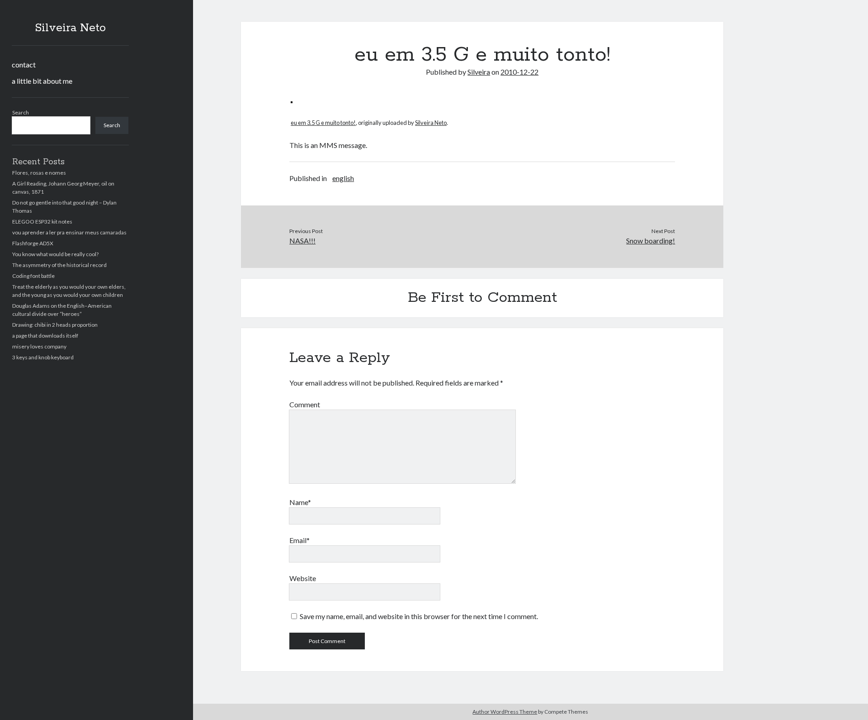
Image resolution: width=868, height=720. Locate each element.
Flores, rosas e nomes (39, 172)
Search (20, 112)
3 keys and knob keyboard (43, 357)
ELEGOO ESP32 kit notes (42, 221)
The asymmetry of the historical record (59, 265)
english (343, 178)
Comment (304, 404)
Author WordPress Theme (504, 711)
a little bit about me (42, 80)
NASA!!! (302, 240)
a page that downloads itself (45, 335)
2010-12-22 (519, 71)
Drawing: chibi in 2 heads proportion (55, 324)
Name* (300, 502)
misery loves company (39, 346)
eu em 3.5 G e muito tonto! (323, 122)
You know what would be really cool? (55, 254)
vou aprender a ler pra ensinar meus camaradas (69, 232)
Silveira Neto (70, 28)
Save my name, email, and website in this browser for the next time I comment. (419, 616)
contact (24, 64)
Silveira (478, 71)
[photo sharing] (291, 100)
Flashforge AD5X (32, 243)
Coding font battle (33, 275)
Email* (299, 540)
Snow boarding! (650, 240)
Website (302, 578)
